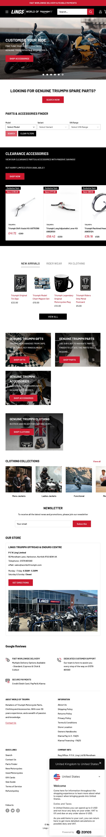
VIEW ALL (53, 316)
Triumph (11, 225)
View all (97, 461)
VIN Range (74, 122)
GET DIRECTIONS (21, 582)
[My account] (100, 11)
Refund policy (12, 790)
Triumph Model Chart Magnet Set (41, 297)
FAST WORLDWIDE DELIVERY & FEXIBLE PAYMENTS (53, 3)
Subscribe (82, 523)
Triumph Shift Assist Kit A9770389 (23, 228)
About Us (62, 704)
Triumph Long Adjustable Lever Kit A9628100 (62, 230)
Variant (40, 122)
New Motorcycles (14, 768)
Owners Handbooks (67, 731)
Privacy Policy (64, 718)
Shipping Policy (65, 709)
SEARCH (11, 133)
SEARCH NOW (53, 99)
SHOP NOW (15, 176)
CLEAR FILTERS (27, 133)
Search (9, 755)
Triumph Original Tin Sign (19, 297)
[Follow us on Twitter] (13, 810)
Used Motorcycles (14, 773)
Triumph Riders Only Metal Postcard (83, 298)
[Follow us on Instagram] (18, 810)
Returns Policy (65, 713)
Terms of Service (14, 786)
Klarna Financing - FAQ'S (69, 740)
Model (8, 122)
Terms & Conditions (67, 722)
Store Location (65, 727)
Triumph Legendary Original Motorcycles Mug (63, 298)
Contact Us (11, 722)
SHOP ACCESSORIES (19, 58)
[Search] (90, 12)
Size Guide (11, 781)
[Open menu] (7, 12)
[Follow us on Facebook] (7, 810)
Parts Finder (11, 764)
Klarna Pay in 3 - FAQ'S (68, 736)
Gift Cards (10, 777)
